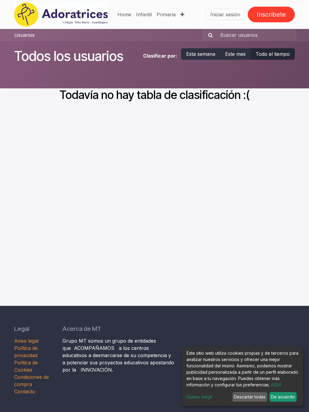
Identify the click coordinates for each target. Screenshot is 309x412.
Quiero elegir (199, 396)
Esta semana (200, 54)
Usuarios (24, 35)
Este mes (235, 54)
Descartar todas (250, 396)
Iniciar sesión (225, 14)
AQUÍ (276, 384)
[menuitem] (124, 14)
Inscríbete (271, 14)
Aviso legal (27, 341)
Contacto (24, 391)
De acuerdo (283, 396)
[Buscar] (208, 35)
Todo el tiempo (273, 54)
